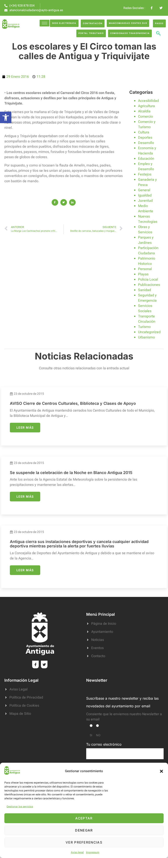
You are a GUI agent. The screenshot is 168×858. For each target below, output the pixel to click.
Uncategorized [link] (149, 332)
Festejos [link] (144, 174)
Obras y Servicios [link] (145, 229)
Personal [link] (145, 269)
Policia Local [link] (148, 279)
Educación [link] (146, 158)
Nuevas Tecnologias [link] (147, 219)
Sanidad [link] (144, 290)
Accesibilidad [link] (148, 100)
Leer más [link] (25, 427)
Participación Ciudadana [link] (148, 250)
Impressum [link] (92, 852)
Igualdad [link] (145, 195)
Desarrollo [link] (146, 142)
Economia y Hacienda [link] (147, 150)
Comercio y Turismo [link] (147, 124)
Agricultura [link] (146, 106)
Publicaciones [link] (149, 284)
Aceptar (84, 818)
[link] (5, 117)
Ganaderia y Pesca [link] (147, 182)
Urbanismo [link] (146, 337)
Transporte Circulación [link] (146, 319)
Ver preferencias (84, 842)
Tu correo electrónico (104, 744)
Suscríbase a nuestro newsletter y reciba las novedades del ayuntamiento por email (122, 702)
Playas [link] (143, 274)
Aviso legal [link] (77, 852)
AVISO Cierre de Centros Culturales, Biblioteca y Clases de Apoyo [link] (73, 403)
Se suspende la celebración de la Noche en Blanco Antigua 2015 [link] (71, 472)
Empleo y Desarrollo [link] (146, 166)
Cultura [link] (143, 132)
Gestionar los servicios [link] (20, 806)
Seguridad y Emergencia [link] (147, 298)
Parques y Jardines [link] (146, 240)
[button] (161, 771)
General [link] (144, 190)
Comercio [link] (145, 116)
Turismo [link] (144, 326)
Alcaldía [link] (144, 111)
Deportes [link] (145, 137)
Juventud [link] (145, 200)
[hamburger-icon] (44, 23)
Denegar (84, 830)
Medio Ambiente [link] (145, 208)
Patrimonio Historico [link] (146, 261)
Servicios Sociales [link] (145, 308)
